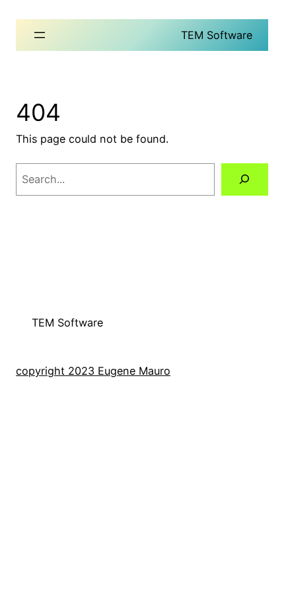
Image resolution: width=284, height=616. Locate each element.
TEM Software (216, 35)
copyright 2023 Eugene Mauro (93, 370)
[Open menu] (40, 35)
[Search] (244, 179)
